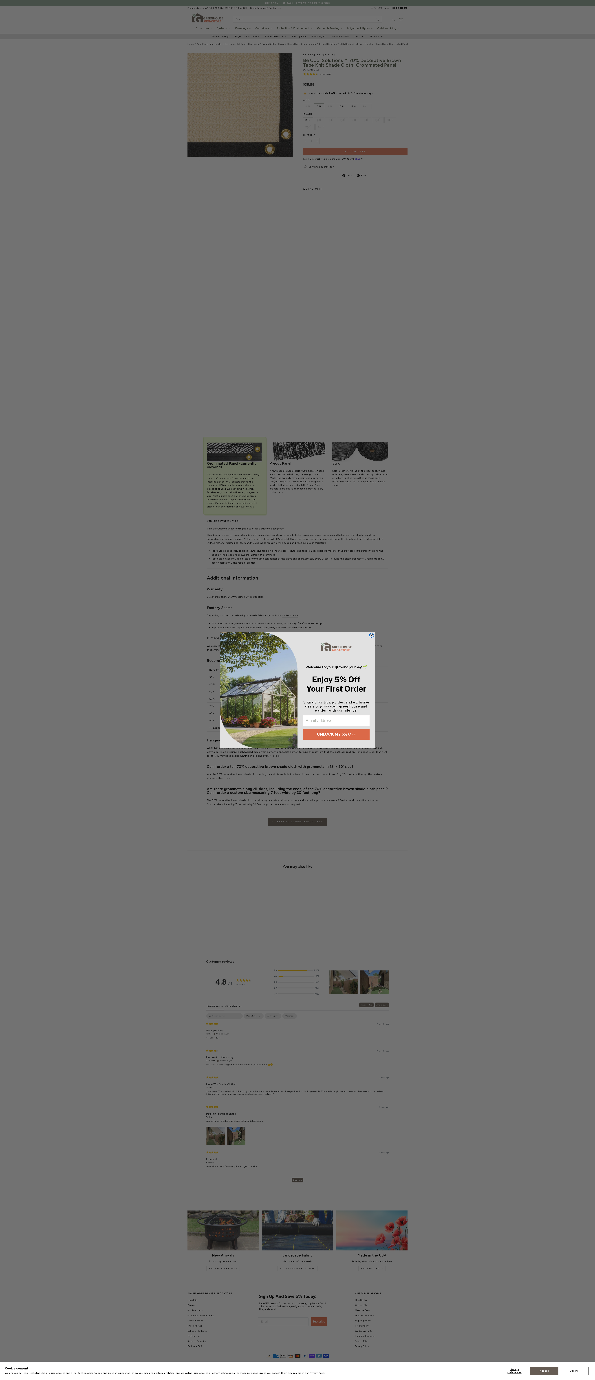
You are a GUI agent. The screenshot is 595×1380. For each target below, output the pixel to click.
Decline (574, 1370)
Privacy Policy (317, 1372)
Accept (544, 1370)
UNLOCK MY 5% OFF (336, 734)
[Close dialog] (371, 635)
